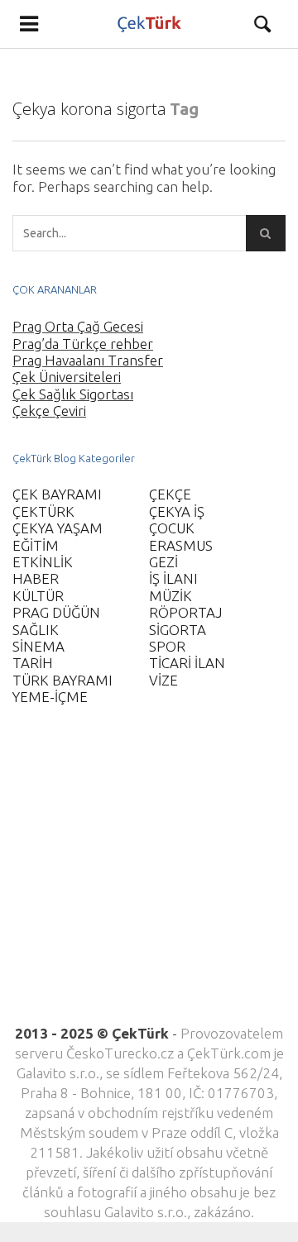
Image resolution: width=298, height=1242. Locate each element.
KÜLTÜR (38, 596)
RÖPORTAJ (185, 612)
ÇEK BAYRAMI (57, 494)
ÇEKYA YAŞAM (57, 528)
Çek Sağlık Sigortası (72, 394)
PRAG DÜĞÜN (56, 612)
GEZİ (163, 562)
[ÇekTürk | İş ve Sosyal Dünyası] (149, 24)
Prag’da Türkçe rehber (82, 343)
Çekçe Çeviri (49, 410)
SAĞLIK (35, 630)
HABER (35, 578)
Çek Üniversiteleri (66, 377)
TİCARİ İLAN (187, 663)
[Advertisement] (149, 875)
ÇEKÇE (170, 494)
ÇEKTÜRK (43, 511)
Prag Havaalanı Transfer (87, 360)
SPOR (167, 646)
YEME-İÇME (50, 697)
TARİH (32, 663)
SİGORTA (177, 630)
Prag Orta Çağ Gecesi (77, 326)
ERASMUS (181, 545)
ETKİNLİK (42, 562)
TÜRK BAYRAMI (62, 680)
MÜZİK (170, 596)
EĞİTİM (35, 545)
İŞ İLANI (173, 578)
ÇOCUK (172, 528)
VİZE (163, 680)
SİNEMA (38, 646)
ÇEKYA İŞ (176, 511)
